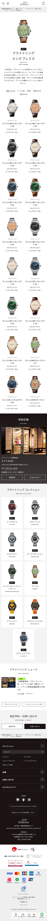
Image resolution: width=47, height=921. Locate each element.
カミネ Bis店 (7, 460)
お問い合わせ (35, 726)
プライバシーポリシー (23, 894)
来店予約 (12, 726)
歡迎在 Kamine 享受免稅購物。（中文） (23, 812)
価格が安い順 (23, 94)
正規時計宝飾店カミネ (7, 8)
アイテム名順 (21, 91)
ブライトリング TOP (10, 704)
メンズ (6, 10)
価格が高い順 (37, 91)
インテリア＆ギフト (30, 761)
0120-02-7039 (26, 839)
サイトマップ (23, 905)
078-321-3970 (11, 468)
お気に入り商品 (7, 765)
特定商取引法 (23, 902)
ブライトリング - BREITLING (33, 8)
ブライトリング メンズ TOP (34, 704)
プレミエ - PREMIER (15, 10)
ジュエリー (6, 757)
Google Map (34, 477)
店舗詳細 (12, 477)
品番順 (29, 91)
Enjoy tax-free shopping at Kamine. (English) (23, 806)
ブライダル (27, 757)
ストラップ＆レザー (9, 761)
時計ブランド (19, 8)
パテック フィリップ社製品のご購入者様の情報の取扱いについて (23, 898)
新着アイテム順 (10, 91)
